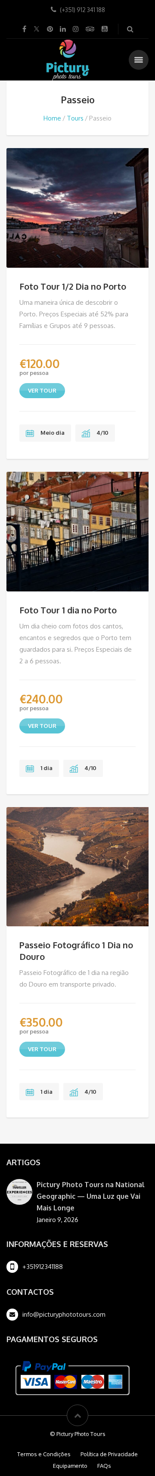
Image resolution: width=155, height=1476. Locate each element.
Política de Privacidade (109, 1454)
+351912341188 (42, 1266)
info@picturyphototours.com (63, 1314)
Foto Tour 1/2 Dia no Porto (72, 286)
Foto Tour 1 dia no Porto (68, 610)
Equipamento (70, 1465)
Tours (75, 118)
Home (52, 118)
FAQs (104, 1465)
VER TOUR (42, 390)
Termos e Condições (44, 1454)
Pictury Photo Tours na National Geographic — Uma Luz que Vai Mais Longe (91, 1196)
